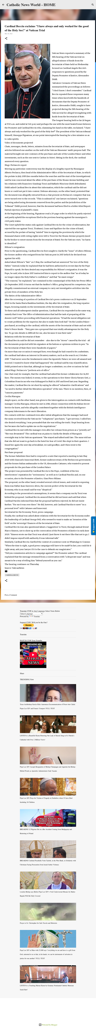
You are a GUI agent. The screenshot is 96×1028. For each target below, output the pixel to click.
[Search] (92, 4)
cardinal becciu (12, 575)
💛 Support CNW (93, 526)
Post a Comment (11, 595)
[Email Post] (6, 572)
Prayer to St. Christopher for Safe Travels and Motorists (38, 923)
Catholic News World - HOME (31, 4)
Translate (37, 616)
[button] (6, 38)
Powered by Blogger (49, 1024)
